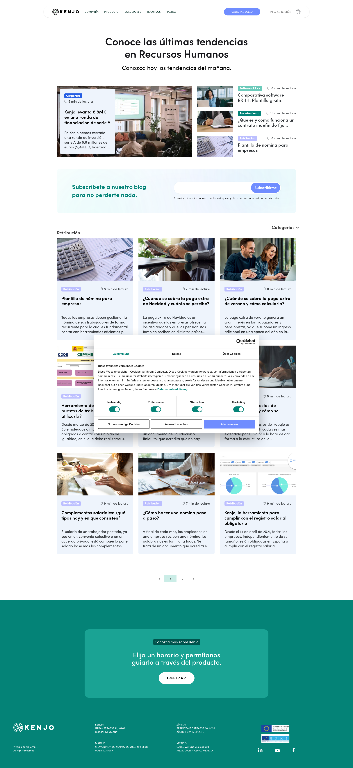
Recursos (154, 11)
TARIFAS (171, 11)
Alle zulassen (229, 424)
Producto (111, 11)
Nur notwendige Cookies (124, 424)
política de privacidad (267, 198)
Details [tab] (176, 353)
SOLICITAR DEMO (242, 11)
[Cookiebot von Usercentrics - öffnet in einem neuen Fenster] (239, 341)
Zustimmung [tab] (121, 353)
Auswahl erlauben (176, 424)
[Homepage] (67, 12)
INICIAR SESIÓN (280, 11)
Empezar (176, 678)
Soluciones (133, 11)
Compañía (91, 11)
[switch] (156, 409)
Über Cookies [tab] (231, 353)
